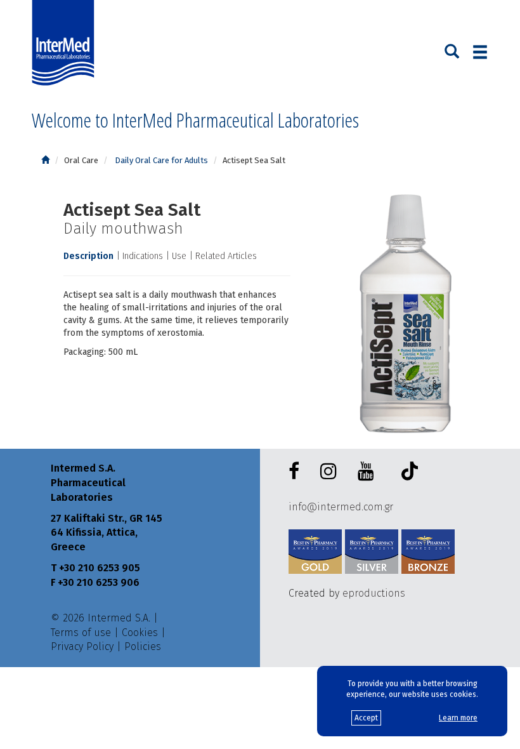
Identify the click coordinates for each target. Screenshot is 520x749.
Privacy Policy (82, 646)
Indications (142, 256)
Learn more (458, 717)
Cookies (140, 632)
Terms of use (81, 632)
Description (88, 256)
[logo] (66, 43)
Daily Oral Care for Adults (160, 160)
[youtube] (368, 471)
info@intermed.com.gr (341, 507)
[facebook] (296, 471)
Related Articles (226, 256)
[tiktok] (406, 473)
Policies (142, 646)
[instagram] (331, 471)
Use (179, 256)
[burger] (480, 52)
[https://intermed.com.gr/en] (45, 160)
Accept (366, 717)
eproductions (373, 593)
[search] (452, 50)
